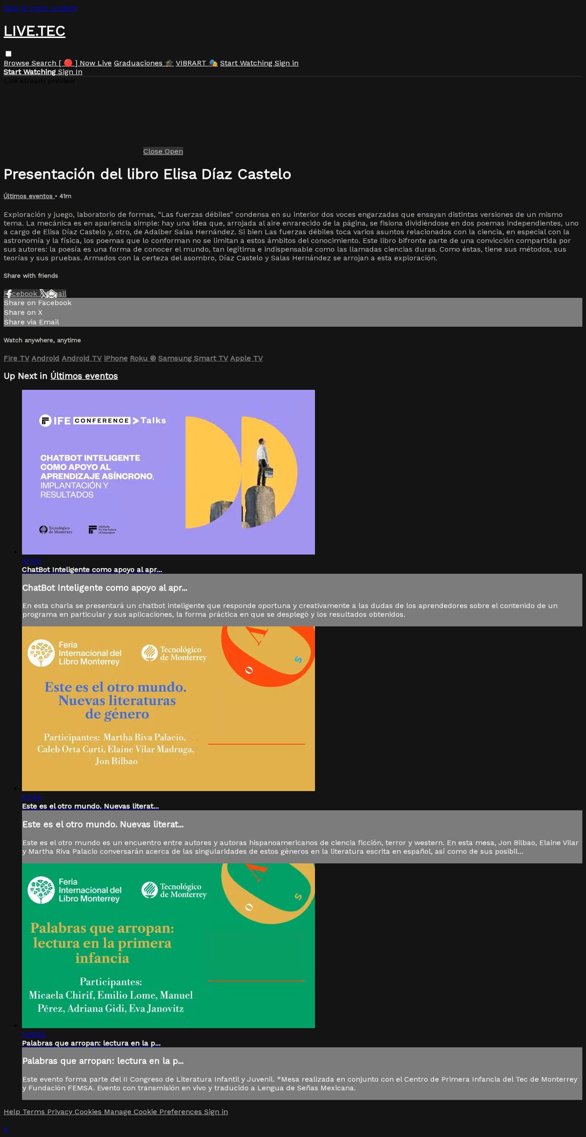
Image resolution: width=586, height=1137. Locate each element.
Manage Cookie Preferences (154, 1111)
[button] (8, 54)
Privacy (61, 1111)
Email (56, 293)
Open (174, 151)
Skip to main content (40, 8)
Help (13, 1111)
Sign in (286, 63)
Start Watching (247, 63)
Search (45, 63)
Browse (18, 63)
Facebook (21, 293)
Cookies (89, 1111)
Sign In (70, 71)
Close (154, 151)
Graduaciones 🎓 (144, 63)
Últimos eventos (29, 196)
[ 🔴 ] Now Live (85, 63)
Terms (34, 1111)
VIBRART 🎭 (197, 63)
